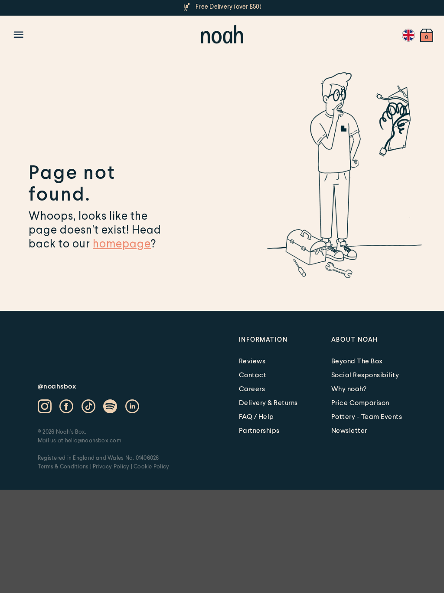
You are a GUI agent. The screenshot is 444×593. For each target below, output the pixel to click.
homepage (122, 243)
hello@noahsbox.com (93, 440)
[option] (222, 7)
